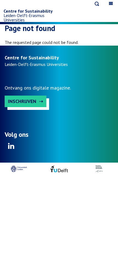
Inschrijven (22, 101)
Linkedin (11, 147)
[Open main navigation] (110, 3)
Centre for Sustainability (28, 11)
